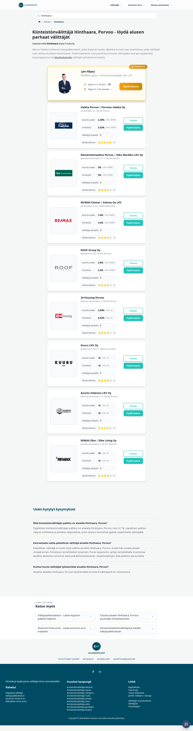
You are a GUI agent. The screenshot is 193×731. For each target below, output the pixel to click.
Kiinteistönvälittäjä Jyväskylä (80, 707)
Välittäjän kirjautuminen (139, 700)
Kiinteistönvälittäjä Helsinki (80, 687)
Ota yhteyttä (134, 706)
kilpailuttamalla (63, 57)
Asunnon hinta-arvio (15, 698)
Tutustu (133, 120)
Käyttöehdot (134, 687)
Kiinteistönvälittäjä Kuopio (79, 709)
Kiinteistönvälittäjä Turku (79, 695)
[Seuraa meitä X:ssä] (99, 672)
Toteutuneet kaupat (68, 659)
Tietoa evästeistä (136, 693)
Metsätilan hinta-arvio (16, 701)
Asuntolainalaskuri (124, 659)
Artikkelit (88, 659)
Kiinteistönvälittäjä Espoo (79, 690)
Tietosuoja (133, 690)
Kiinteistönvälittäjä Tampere (80, 693)
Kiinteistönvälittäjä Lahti (78, 704)
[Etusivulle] (28, 5)
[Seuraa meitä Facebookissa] (93, 672)
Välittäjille (133, 703)
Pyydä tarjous (131, 86)
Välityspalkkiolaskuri (15, 695)
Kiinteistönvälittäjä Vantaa (79, 698)
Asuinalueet (103, 659)
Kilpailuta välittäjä (14, 693)
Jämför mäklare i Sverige (139, 695)
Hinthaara (58, 21)
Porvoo (47, 21)
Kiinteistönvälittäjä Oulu (78, 701)
